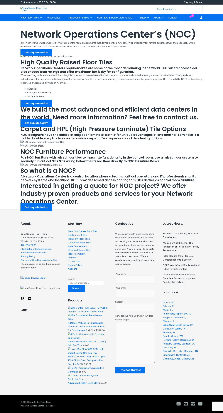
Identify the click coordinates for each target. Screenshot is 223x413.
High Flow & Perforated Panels (114, 17)
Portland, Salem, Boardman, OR (179, 339)
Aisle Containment (77, 246)
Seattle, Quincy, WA (173, 336)
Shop (143, 17)
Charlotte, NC (170, 347)
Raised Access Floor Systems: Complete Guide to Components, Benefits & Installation (180, 278)
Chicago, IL (169, 321)
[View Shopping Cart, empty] (190, 17)
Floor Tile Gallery (76, 253)
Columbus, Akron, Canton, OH (178, 358)
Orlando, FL (169, 306)
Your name (120, 274)
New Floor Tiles (29, 17)
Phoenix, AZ (169, 332)
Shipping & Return (193, 2)
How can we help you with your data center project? (134, 317)
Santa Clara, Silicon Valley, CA (178, 324)
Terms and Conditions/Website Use (38, 260)
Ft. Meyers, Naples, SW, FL (177, 313)
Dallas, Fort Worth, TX (174, 328)
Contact (172, 17)
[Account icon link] (201, 17)
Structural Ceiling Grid (79, 250)
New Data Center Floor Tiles (83, 231)
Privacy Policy (27, 256)
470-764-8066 (28, 245)
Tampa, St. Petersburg (174, 317)
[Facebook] (22, 299)
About (156, 17)
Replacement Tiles (78, 17)
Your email (120, 287)
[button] (40, 17)
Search (71, 279)
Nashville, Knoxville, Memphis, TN (180, 351)
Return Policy (75, 265)
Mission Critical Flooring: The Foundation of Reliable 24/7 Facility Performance (181, 246)
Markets (72, 257)
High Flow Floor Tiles (79, 238)
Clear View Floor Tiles (79, 242)
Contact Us (74, 261)
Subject (119, 301)
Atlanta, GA (168, 302)
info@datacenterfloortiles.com (36, 248)
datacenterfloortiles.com (33, 252)
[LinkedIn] (29, 299)
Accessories (53, 17)
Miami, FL (168, 309)
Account (72, 268)
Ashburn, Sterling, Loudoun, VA (179, 343)
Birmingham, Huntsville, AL (176, 354)
